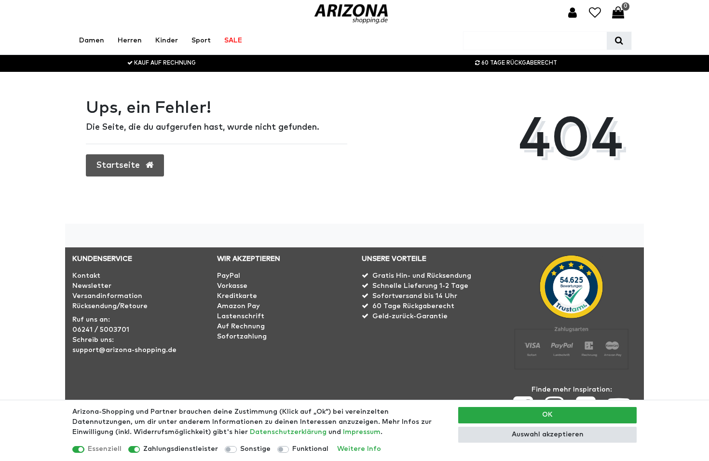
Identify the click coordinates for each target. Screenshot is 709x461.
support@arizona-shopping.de (124, 350)
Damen (91, 40)
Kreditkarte (237, 296)
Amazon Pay (238, 306)
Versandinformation (107, 296)
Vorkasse (232, 286)
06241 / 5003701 (100, 329)
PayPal (228, 275)
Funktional (310, 449)
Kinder (166, 40)
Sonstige (255, 449)
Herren (130, 40)
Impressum (362, 432)
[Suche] (619, 41)
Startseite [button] (119, 165)
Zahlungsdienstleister (180, 449)
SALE (233, 40)
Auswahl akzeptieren (548, 434)
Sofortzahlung (242, 336)
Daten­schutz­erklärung (288, 432)
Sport (201, 40)
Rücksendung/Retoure (110, 306)
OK (547, 414)
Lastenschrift (240, 316)
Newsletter (91, 286)
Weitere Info (359, 449)
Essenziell (105, 449)
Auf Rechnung (241, 326)
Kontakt (86, 275)
